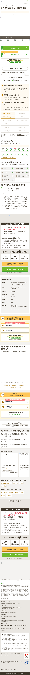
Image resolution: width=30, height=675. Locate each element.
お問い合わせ (3, 630)
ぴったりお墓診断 (16, 603)
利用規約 (7, 628)
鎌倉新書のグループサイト (8, 670)
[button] (3, 41)
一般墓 (21, 483)
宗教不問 (15, 483)
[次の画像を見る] (28, 27)
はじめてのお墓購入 (5, 607)
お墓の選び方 (18, 607)
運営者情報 (3, 628)
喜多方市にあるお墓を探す (14, 387)
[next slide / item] (28, 42)
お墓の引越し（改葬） (6, 608)
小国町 (21, 492)
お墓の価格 (12, 607)
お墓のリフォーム (16, 616)
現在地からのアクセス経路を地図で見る (14, 385)
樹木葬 (11, 612)
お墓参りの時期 (4, 621)
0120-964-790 (16, 62)
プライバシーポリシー (13, 628)
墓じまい (13, 608)
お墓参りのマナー (5, 620)
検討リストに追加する (16, 68)
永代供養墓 (6, 612)
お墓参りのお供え (13, 620)
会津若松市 (4, 492)
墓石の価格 (3, 616)
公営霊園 (3, 486)
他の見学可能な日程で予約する (8, 158)
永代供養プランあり (6, 483)
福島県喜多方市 (20, 135)
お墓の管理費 (9, 616)
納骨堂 (14, 612)
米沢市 (16, 492)
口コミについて (21, 628)
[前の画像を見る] (2, 27)
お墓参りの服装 (21, 620)
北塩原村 (11, 492)
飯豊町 (3, 495)
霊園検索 (3, 603)
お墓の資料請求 (8, 603)
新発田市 (8, 495)
